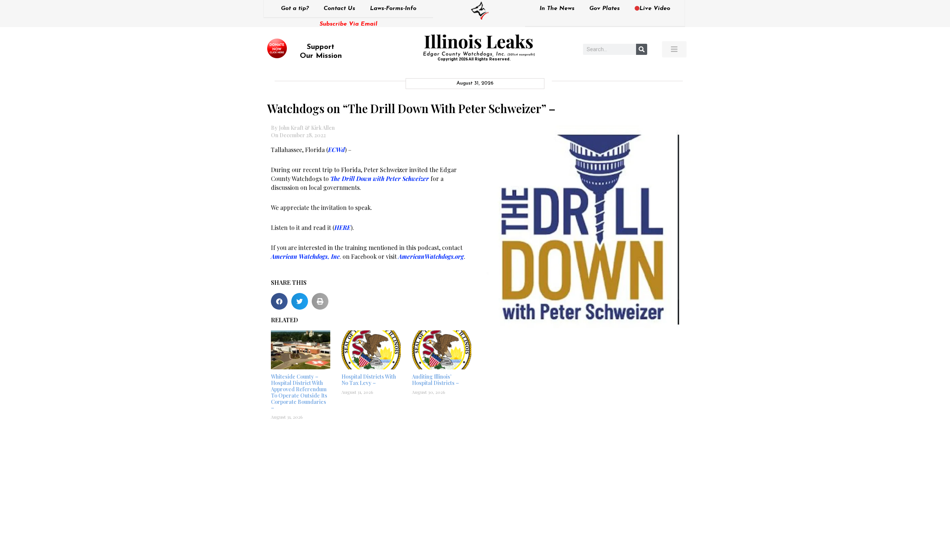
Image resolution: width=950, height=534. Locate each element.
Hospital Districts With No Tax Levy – (368, 379)
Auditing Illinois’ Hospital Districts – (435, 379)
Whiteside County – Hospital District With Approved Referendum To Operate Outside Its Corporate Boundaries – (299, 392)
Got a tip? (295, 8)
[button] (279, 301)
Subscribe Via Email (348, 24)
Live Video (654, 8)
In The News (557, 8)
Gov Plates (604, 8)
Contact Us (339, 8)
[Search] (641, 49)
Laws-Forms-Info (393, 8)
